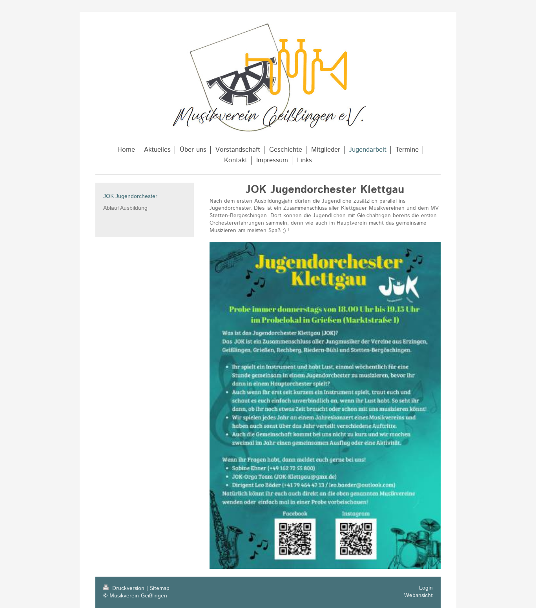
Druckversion (128, 588)
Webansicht (418, 595)
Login (426, 588)
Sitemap (160, 588)
